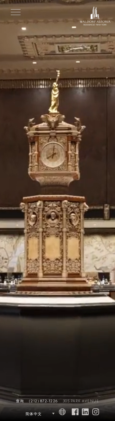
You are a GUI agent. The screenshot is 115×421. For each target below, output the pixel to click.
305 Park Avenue (81, 401)
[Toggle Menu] (16, 12)
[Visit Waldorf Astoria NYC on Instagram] (95, 412)
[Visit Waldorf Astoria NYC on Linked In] (85, 412)
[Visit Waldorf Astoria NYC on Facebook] (75, 412)
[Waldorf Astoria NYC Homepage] (95, 16)
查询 (20, 401)
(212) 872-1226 (43, 401)
